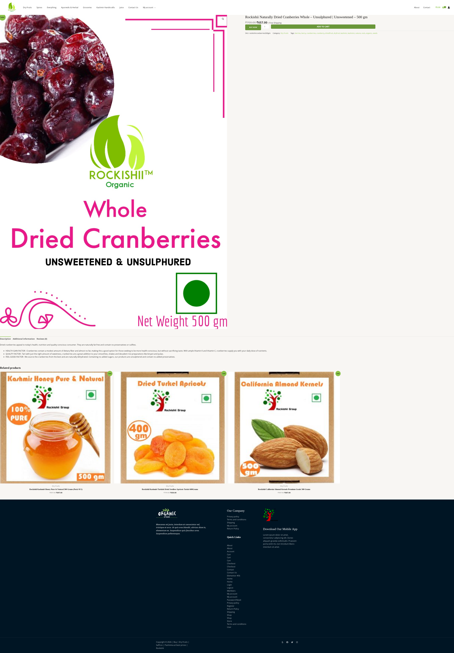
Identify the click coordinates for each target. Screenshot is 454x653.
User (229, 627)
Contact (426, 7)
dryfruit (337, 33)
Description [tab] (5, 339)
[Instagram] (297, 642)
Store (229, 621)
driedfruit (329, 33)
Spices (39, 7)
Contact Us (133, 7)
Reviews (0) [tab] (42, 339)
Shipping (231, 522)
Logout (230, 587)
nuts (363, 33)
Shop (229, 615)
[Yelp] (282, 642)
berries (298, 33)
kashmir (344, 33)
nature (358, 33)
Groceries (87, 7)
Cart (229, 554)
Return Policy (233, 528)
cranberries (311, 33)
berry (303, 33)
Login (229, 584)
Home (229, 578)
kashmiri (351, 33)
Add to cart (323, 26)
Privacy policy (233, 516)
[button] (223, 19)
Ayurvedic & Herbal (69, 7)
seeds (375, 33)
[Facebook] (287, 642)
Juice (122, 7)
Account (230, 551)
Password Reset (234, 600)
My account (148, 7)
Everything (51, 7)
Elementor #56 (233, 575)
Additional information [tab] (24, 339)
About (416, 7)
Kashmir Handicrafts (105, 7)
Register (230, 606)
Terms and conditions (236, 519)
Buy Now (253, 27)
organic (369, 33)
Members (231, 591)
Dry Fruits (27, 7)
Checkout (231, 563)
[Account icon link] (449, 7)
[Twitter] (292, 642)
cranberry (320, 33)
